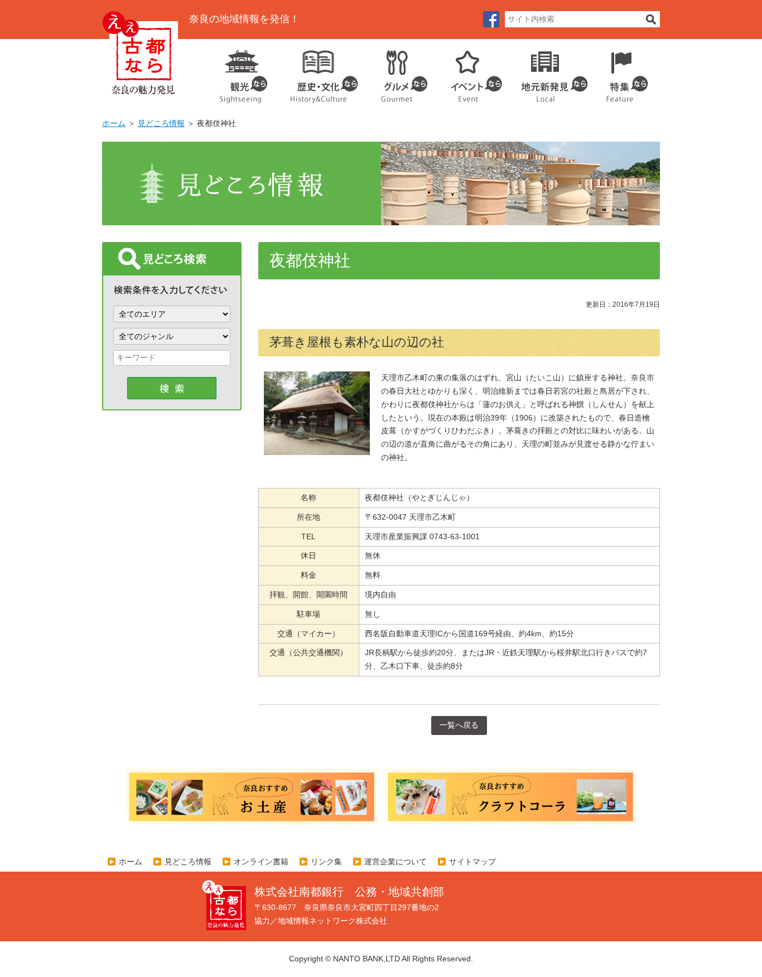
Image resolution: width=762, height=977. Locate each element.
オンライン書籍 (261, 861)
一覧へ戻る (459, 724)
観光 (243, 72)
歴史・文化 (320, 72)
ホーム (114, 123)
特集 (624, 72)
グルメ (395, 72)
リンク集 (326, 861)
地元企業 (548, 72)
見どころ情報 (161, 123)
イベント (470, 72)
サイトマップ (472, 861)
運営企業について (395, 861)
